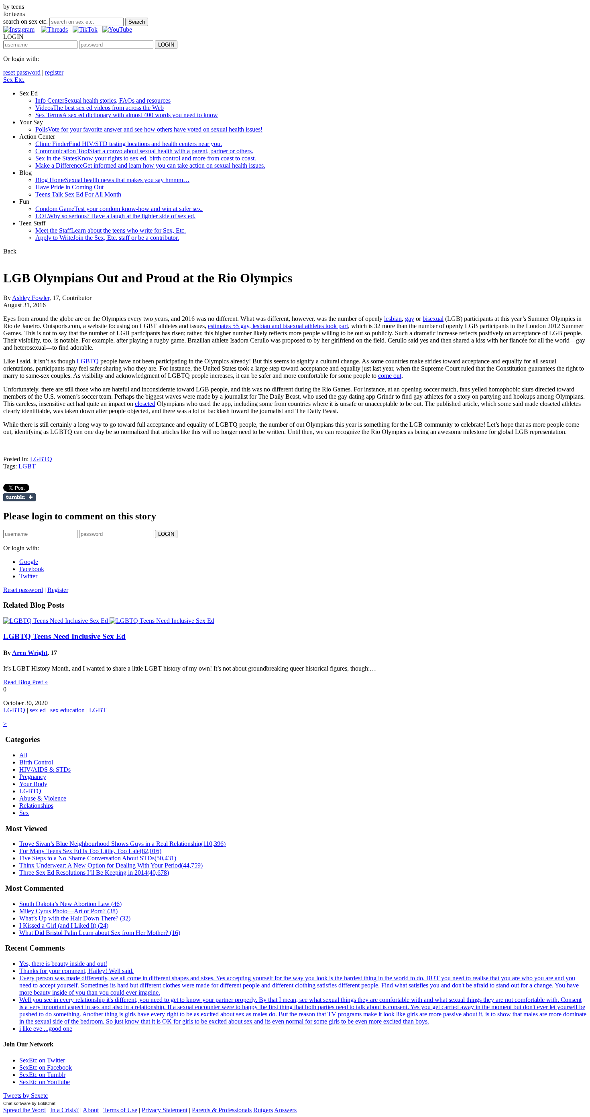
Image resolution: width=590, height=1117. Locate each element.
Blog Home (112, 179)
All (23, 755)
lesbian (393, 318)
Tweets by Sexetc (25, 1095)
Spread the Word (24, 1110)
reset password (22, 72)
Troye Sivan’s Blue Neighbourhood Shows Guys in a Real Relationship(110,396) (122, 843)
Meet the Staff (110, 230)
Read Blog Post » (25, 682)
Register (57, 589)
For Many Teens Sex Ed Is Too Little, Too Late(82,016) (90, 850)
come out (389, 375)
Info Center (103, 100)
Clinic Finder (128, 143)
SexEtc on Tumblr (42, 1074)
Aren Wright (29, 652)
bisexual (433, 318)
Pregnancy (32, 776)
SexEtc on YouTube (44, 1081)
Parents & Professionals (222, 1110)
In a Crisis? (64, 1110)
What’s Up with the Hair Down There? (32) (74, 918)
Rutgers (263, 1110)
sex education (67, 710)
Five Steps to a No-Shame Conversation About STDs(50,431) (97, 858)
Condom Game (119, 208)
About (91, 1110)
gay (409, 318)
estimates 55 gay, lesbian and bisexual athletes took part (278, 325)
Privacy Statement (164, 1110)
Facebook (31, 569)
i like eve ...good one (45, 1028)
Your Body (33, 783)
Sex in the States (145, 158)
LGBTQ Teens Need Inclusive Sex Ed (64, 636)
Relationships (36, 805)
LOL (115, 216)
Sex (24, 812)
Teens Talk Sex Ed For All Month (78, 194)
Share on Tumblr (19, 497)
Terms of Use (120, 1110)
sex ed (38, 710)
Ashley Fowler (30, 297)
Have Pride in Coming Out (69, 187)
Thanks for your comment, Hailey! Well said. (76, 970)
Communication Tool (144, 151)
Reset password (23, 589)
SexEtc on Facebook (45, 1067)
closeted (145, 403)
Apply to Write (107, 237)
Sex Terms (126, 114)
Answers (285, 1110)
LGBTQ (88, 361)
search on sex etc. (25, 21)
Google (28, 561)
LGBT (27, 466)
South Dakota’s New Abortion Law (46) (70, 903)
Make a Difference (150, 165)
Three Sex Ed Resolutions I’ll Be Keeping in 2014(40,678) (94, 872)
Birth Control (36, 762)
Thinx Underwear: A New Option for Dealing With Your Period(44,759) (111, 865)
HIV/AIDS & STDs (45, 769)
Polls (148, 129)
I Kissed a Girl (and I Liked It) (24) (63, 925)
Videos (99, 107)
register (54, 72)
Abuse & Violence (42, 798)
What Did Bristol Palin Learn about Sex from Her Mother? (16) (99, 932)
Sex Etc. (13, 79)
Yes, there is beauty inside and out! (63, 963)
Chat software (17, 1103)
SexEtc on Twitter (42, 1060)
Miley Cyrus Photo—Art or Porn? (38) (68, 911)
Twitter (28, 576)
